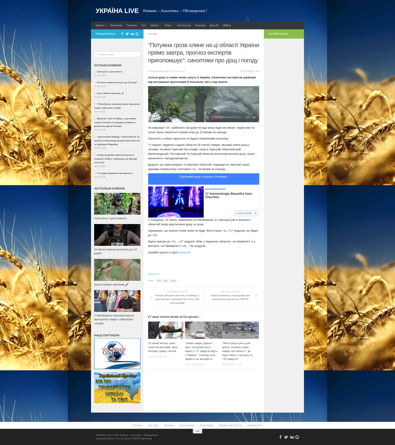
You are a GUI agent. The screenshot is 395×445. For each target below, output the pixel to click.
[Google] (137, 34)
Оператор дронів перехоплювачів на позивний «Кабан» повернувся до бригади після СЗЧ (115, 159)
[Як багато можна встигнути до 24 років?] (117, 235)
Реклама (169, 425)
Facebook (184, 252)
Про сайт (153, 425)
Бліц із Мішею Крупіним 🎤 (110, 93)
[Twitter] (127, 34)
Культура (200, 25)
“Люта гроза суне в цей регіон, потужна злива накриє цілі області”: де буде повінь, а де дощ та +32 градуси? (237, 351)
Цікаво (154, 25)
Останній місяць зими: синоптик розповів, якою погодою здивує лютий (162, 347)
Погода (152, 34)
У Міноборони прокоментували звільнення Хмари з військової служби (114, 319)
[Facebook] (122, 34)
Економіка (116, 25)
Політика (132, 25)
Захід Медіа (206, 425)
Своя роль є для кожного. (110, 71)
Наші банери (186, 425)
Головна (137, 425)
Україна (100, 25)
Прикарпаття (254, 425)
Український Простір (230, 425)
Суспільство (184, 25)
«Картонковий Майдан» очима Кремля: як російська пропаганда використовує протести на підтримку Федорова (117, 140)
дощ (166, 281)
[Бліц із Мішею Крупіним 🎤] (117, 270)
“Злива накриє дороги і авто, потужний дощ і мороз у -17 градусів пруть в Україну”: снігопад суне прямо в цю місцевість (201, 351)
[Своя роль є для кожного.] (117, 204)
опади (173, 281)
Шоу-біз (214, 25)
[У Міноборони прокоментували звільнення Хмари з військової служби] (117, 301)
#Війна (227, 25)
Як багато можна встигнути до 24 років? (117, 82)
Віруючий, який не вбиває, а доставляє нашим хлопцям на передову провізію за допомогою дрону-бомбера (115, 122)
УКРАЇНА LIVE (117, 10)
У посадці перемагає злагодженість (115, 173)
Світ (143, 25)
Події (167, 25)
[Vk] (132, 34)
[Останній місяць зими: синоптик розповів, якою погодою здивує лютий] (166, 330)
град (159, 281)
